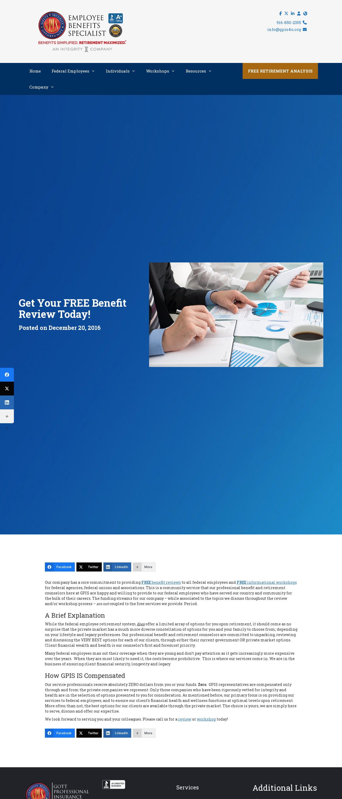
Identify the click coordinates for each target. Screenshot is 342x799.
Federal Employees (70, 71)
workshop (206, 719)
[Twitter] (7, 388)
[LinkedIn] (7, 402)
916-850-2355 (289, 22)
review (184, 719)
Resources (196, 71)
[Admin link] (299, 13)
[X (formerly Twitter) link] (286, 13)
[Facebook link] (280, 13)
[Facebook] (7, 375)
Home (35, 71)
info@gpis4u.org (284, 29)
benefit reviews (161, 582)
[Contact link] (305, 13)
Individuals (118, 71)
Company (38, 87)
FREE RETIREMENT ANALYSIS (280, 71)
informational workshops (267, 582)
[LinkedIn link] (292, 13)
